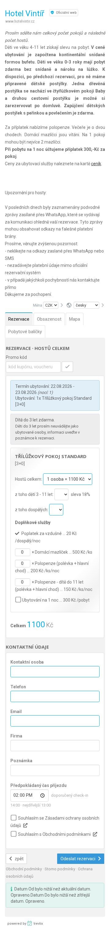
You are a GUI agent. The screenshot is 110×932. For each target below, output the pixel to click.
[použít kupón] (67, 367)
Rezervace (18, 319)
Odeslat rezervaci (79, 858)
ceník (96, 163)
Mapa (74, 319)
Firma (16, 736)
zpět (18, 858)
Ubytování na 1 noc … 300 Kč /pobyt (56, 600)
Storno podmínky (60, 869)
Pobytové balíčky (25, 331)
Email (16, 711)
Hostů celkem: (29, 479)
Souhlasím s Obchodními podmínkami (54, 834)
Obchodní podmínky (24, 869)
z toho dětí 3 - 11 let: (34, 494)
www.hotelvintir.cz (20, 21)
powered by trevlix (25, 924)
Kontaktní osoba (27, 662)
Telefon (18, 686)
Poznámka (21, 760)
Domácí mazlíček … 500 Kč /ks (63, 552)
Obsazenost (49, 319)
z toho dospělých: (32, 509)
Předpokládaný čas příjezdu (38, 785)
